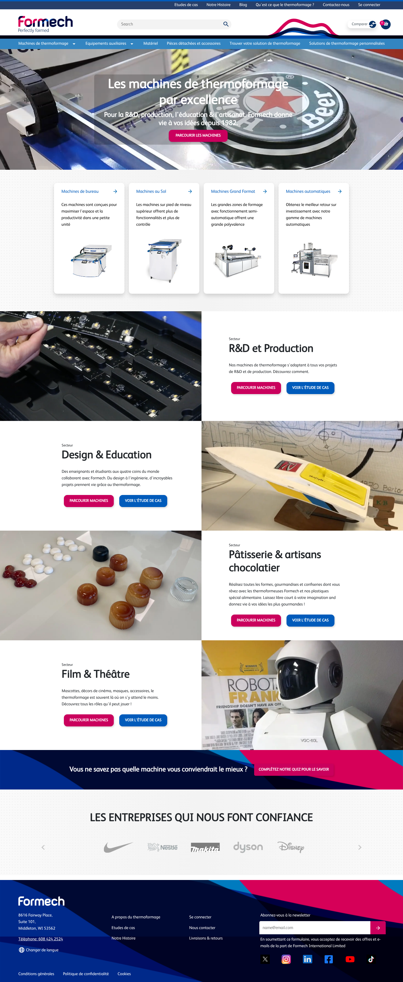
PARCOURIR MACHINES (256, 388)
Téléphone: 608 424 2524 (40, 939)
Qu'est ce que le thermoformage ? (285, 5)
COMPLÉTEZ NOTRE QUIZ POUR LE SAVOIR (294, 770)
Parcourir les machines (198, 136)
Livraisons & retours (206, 938)
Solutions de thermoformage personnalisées (347, 44)
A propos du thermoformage (136, 917)
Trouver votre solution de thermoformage (265, 44)
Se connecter (369, 5)
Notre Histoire (219, 5)
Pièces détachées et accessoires (194, 44)
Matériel (150, 44)
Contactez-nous (336, 5)
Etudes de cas (186, 5)
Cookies (124, 974)
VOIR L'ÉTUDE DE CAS (310, 388)
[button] (61, 950)
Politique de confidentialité (86, 974)
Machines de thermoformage (43, 44)
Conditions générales (36, 974)
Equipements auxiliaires (106, 44)
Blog (243, 5)
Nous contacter (202, 928)
